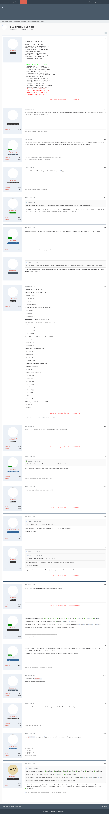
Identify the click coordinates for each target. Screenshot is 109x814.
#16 (104, 645)
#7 (105, 258)
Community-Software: (54, 811)
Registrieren (97, 2)
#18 (104, 703)
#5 (105, 197)
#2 (105, 109)
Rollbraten (38, 678)
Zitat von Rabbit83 (33, 263)
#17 (104, 675)
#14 (104, 585)
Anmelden (89, 2)
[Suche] (104, 2)
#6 (105, 228)
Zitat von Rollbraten (33, 768)
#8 (105, 286)
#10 (104, 456)
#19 (104, 733)
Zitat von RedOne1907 (34, 461)
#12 (104, 517)
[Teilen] (106, 33)
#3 (105, 139)
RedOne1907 (13, 29)
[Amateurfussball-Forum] (54, 12)
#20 (104, 764)
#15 (104, 615)
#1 (105, 38)
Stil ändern (104, 806)
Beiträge (7, 60)
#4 (105, 167)
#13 (104, 547)
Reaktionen (7, 58)
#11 (104, 486)
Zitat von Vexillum (33, 202)
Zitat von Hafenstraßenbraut (36, 552)
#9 (105, 426)
